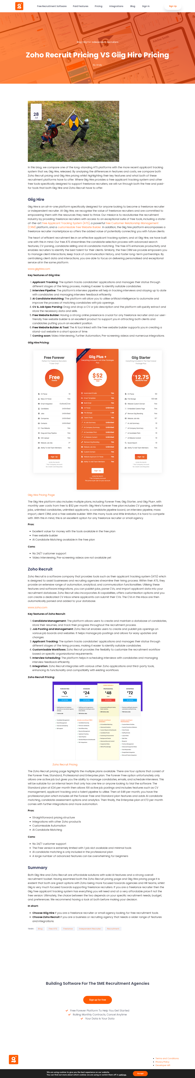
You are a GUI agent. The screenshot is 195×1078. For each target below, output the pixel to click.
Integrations (116, 6)
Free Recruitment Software (52, 6)
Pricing (99, 6)
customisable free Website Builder (79, 227)
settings (122, 1075)
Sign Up (173, 6)
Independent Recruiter (90, 928)
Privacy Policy (162, 1061)
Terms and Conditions (167, 1058)
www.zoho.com (37, 607)
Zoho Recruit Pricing (65, 764)
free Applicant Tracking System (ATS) (66, 223)
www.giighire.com (39, 269)
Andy (99, 65)
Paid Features (80, 6)
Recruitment (113, 928)
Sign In (146, 6)
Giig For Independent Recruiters (100, 42)
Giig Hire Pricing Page (41, 495)
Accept (140, 1073)
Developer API (163, 1065)
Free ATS (53, 928)
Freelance (68, 928)
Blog (133, 6)
